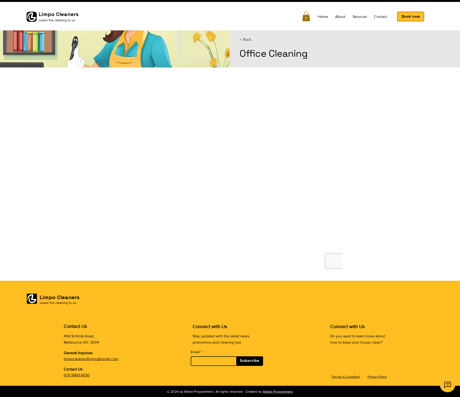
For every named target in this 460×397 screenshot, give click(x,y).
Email (195, 352)
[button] (306, 16)
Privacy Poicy (377, 377)
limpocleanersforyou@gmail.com (91, 359)
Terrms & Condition (345, 377)
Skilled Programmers (278, 391)
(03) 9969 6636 (76, 375)
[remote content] (230, 176)
